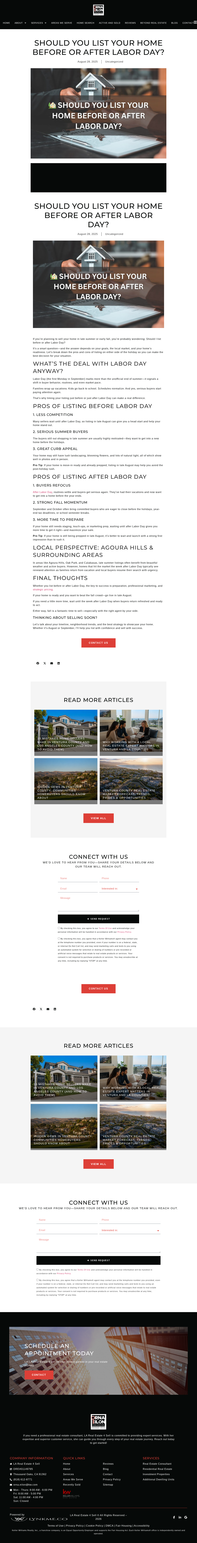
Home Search (85, 23)
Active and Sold (109, 23)
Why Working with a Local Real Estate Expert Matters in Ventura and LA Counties (131, 746)
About (19, 23)
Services (37, 23)
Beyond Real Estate (153, 23)
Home (6, 23)
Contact (188, 23)
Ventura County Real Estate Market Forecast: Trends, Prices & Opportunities (129, 794)
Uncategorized (114, 61)
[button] (37, 663)
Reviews (130, 23)
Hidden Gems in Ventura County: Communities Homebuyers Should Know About (63, 1140)
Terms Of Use (105, 928)
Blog (174, 23)
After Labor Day (42, 492)
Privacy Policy (124, 932)
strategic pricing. (43, 589)
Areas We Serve (61, 23)
